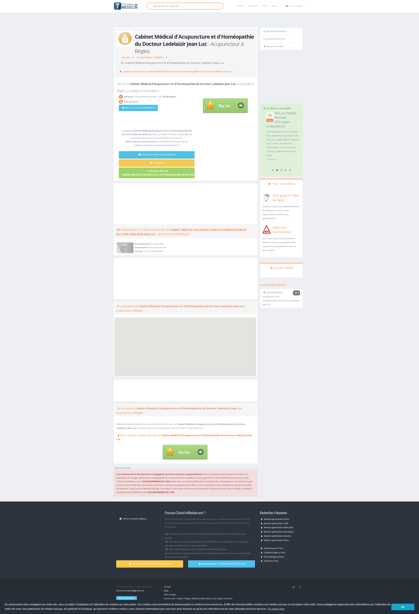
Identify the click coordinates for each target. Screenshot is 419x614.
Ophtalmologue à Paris (274, 552)
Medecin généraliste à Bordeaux (278, 531)
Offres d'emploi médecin (134, 518)
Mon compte (170, 594)
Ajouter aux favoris (275, 38)
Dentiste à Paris (271, 560)
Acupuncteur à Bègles (150, 57)
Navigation (159, 162)
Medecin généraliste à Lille (275, 523)
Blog (274, 5)
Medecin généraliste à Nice (276, 540)
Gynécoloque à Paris (273, 548)
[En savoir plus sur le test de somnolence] (267, 229)
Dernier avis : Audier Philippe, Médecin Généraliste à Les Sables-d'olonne (198, 598)
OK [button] (403, 607)
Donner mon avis (274, 46)
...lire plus (271, 159)
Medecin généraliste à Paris (276, 519)
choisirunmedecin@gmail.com (130, 590)
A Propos (253, 5)
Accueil (240, 5)
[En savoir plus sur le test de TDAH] (267, 197)
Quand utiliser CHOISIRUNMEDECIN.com (223, 563)
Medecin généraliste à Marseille (278, 527)
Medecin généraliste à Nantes (277, 536)
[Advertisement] (208, 21)
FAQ (265, 5)
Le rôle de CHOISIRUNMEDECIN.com (151, 563)
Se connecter (296, 5)
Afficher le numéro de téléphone (140, 107)
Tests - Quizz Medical (283, 183)
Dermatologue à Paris (273, 556)
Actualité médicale (283, 268)
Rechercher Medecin (276, 31)
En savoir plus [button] (276, 608)
